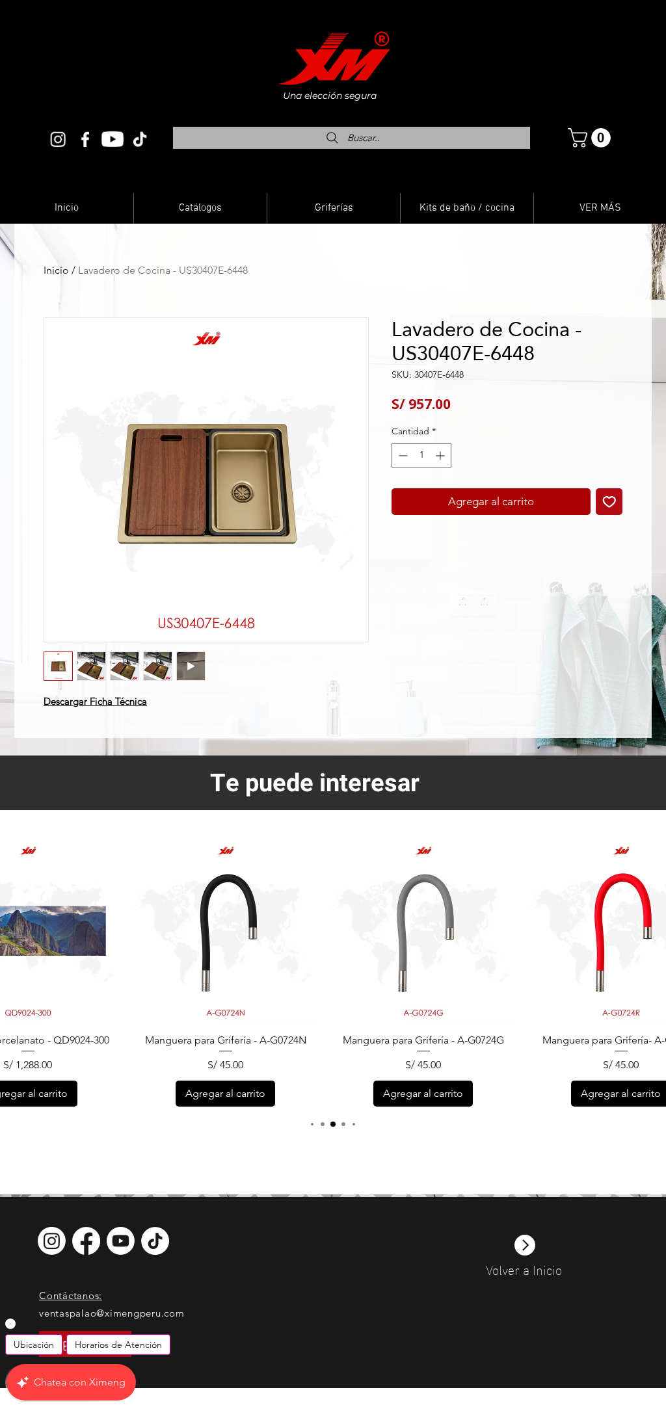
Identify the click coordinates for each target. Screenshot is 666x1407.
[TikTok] (155, 1241)
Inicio (56, 270)
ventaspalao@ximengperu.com (112, 1313)
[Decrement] (401, 455)
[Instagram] (58, 139)
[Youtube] (113, 139)
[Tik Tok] (140, 139)
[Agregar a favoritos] (609, 502)
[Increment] (441, 455)
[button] (591, 138)
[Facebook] (85, 139)
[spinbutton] (421, 455)
